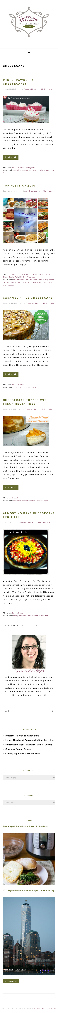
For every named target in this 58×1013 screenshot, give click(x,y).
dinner (35, 280)
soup (51, 282)
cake (14, 170)
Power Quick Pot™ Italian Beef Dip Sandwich (25, 826)
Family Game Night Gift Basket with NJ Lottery (28, 744)
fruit (36, 616)
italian (51, 280)
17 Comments (48, 303)
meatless (6, 282)
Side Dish (23, 277)
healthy (45, 280)
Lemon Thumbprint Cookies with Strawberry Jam (29, 740)
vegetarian (11, 285)
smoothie (45, 282)
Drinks (11, 277)
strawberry (41, 170)
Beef (28, 274)
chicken (29, 280)
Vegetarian (31, 277)
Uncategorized (30, 168)
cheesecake (21, 170)
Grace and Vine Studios (45, 1008)
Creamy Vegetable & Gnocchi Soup (22, 753)
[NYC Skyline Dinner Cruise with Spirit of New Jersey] (29, 936)
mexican (14, 282)
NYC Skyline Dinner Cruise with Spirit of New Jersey (28, 890)
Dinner (5, 277)
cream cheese (31, 501)
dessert (29, 170)
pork (22, 282)
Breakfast (34, 274)
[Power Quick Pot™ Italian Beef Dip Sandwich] (29, 859)
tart (46, 616)
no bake (41, 616)
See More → (11, 981)
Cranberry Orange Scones (18, 749)
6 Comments (47, 191)
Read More (10, 157)
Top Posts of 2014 (19, 185)
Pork (16, 277)
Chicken (42, 274)
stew (5, 285)
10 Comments (46, 89)
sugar (46, 501)
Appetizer (15, 274)
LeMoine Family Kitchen (29, 23)
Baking (14, 168)
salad (39, 282)
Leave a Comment (45, 522)
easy (34, 170)
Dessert (21, 168)
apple (15, 387)
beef (14, 280)
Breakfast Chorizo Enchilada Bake (22, 735)
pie (19, 282)
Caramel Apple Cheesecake (28, 297)
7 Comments (47, 409)
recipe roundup (30, 282)
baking (15, 616)
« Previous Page (14, 625)
